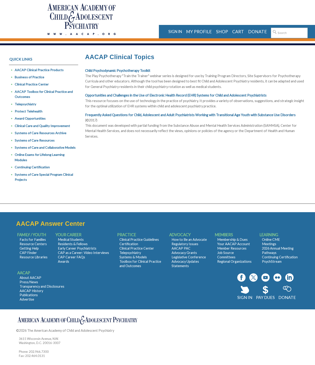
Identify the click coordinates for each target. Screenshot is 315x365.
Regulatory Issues (185, 244)
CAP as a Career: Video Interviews (83, 253)
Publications (29, 295)
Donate (287, 297)
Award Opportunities (30, 118)
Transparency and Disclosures (42, 286)
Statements (180, 266)
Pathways (269, 253)
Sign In (244, 297)
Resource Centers (33, 244)
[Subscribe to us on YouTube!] (265, 277)
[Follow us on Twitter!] (253, 277)
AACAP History (31, 291)
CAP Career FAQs (71, 257)
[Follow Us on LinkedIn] (289, 277)
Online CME (271, 239)
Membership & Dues (232, 239)
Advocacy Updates (185, 261)
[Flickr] (277, 277)
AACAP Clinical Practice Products (39, 70)
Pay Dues (265, 297)
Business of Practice (29, 77)
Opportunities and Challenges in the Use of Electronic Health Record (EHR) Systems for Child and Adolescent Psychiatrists (176, 95)
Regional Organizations (234, 261)
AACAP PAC (181, 248)
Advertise (27, 299)
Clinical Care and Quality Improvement (42, 126)
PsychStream (272, 261)
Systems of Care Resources (35, 140)
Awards (63, 261)
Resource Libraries (34, 257)
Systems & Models (133, 257)
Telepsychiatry (25, 104)
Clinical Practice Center (32, 84)
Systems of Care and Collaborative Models (45, 147)
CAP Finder (28, 253)
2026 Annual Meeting (278, 248)
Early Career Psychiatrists (77, 248)
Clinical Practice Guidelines (139, 239)
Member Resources (232, 248)
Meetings (269, 244)
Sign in (175, 31)
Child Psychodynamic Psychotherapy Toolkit (117, 70)
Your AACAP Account (233, 244)
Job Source (225, 253)
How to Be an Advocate (189, 239)
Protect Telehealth (28, 111)
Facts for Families (33, 239)
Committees (226, 257)
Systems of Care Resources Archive (40, 133)
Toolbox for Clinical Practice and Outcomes (140, 263)
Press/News (29, 282)
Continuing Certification (32, 167)
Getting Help (29, 248)
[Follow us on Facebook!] (241, 277)
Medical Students (71, 239)
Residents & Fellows (73, 244)
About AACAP (30, 278)
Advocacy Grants (184, 253)
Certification (128, 244)
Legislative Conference (189, 257)
